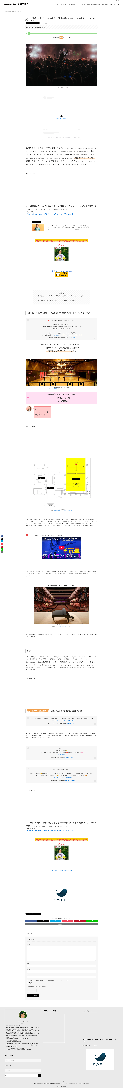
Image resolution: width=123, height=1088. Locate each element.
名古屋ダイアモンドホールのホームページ (63, 388)
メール (29, 969)
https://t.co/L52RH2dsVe (68, 721)
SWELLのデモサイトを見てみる (90, 1045)
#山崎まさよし (57, 335)
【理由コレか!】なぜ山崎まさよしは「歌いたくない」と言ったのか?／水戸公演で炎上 (48, 214)
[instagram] (119, 1)
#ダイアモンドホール (67, 777)
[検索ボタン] (118, 4)
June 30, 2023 (72, 337)
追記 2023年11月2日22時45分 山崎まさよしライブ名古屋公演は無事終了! (57, 301)
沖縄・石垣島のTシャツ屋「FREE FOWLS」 (61, 278)
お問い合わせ (86, 1083)
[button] (31, 921)
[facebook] (115, 1)
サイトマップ (79, 1083)
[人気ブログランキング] (61, 260)
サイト (28, 974)
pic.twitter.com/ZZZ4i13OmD (74, 335)
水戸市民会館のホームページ (63, 626)
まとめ (39, 298)
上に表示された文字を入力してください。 (36, 986)
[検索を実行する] (39, 1075)
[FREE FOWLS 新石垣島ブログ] (16, 4)
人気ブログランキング (61, 262)
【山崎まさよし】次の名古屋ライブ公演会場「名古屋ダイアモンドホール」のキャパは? (60, 296)
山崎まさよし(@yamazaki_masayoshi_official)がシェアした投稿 (61, 137)
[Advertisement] (61, 185)
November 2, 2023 (70, 723)
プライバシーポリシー (70, 1083)
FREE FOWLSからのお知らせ (44, 1083)
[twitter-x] (117, 1)
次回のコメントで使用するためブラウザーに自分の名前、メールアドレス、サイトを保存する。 (50, 980)
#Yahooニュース (57, 721)
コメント (29, 944)
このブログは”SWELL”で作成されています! (61, 870)
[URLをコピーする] (2, 552)
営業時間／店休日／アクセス (58, 1083)
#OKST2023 (64, 335)
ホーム (35, 1083)
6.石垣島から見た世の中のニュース (33, 23)
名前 (28, 963)
